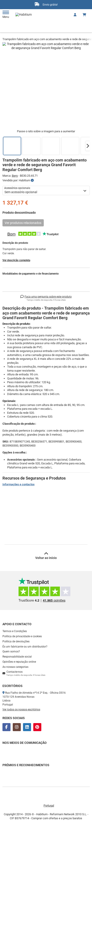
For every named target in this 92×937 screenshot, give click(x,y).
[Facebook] (6, 727)
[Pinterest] (37, 727)
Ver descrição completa (16, 260)
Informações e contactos (18, 484)
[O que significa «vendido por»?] (32, 180)
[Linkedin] (27, 727)
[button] (88, 146)
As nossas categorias (15, 666)
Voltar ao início (46, 558)
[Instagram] (17, 727)
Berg (15, 175)
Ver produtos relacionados (23, 223)
